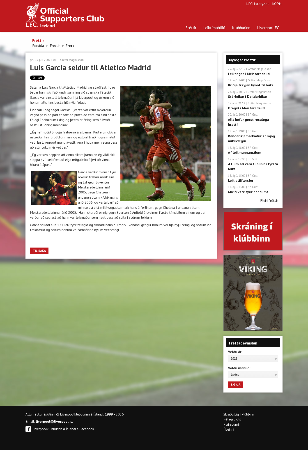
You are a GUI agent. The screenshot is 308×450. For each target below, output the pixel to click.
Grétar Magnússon (72, 60)
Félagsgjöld (232, 419)
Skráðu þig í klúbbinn (238, 414)
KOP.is (276, 3)
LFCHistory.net (257, 3)
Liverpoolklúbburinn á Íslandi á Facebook (63, 429)
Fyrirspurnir (231, 424)
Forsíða (38, 45)
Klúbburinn (241, 27)
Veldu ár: (235, 351)
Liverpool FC (268, 27)
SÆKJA (235, 385)
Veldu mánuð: (239, 368)
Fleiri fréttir (269, 200)
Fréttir (190, 27)
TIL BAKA (39, 251)
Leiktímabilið (214, 27)
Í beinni (228, 429)
